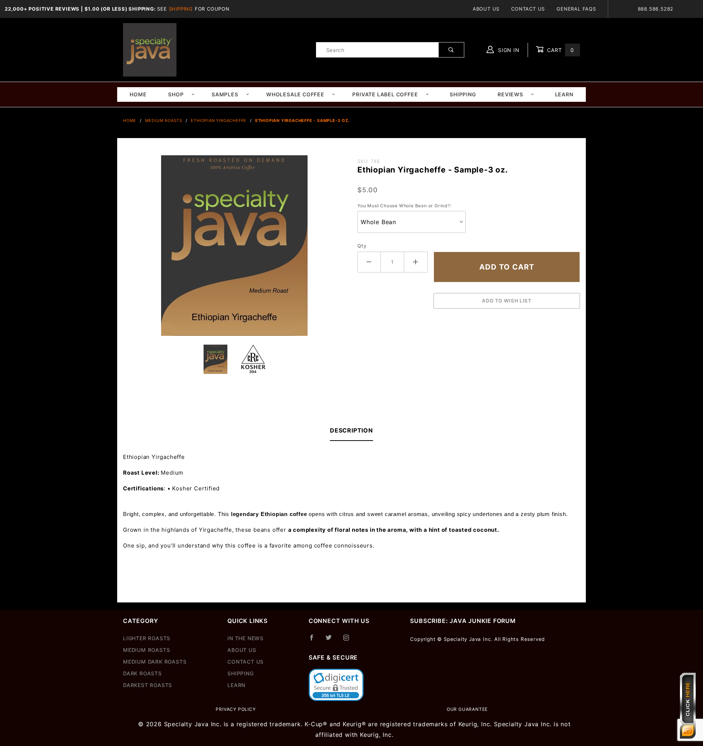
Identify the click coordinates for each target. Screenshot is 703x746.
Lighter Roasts (146, 638)
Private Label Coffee (385, 94)
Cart (559, 50)
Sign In (507, 50)
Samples (225, 94)
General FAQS (576, 9)
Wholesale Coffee (295, 94)
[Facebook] (315, 640)
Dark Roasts (142, 673)
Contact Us (528, 9)
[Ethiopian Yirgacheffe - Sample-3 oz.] (234, 249)
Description (351, 430)
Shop (175, 94)
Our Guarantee (467, 709)
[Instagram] (349, 640)
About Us (486, 9)
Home (138, 94)
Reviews (510, 94)
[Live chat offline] (688, 706)
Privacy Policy (236, 709)
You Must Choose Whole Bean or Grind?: (404, 205)
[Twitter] (332, 640)
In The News (245, 638)
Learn (564, 94)
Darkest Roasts (147, 685)
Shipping (181, 9)
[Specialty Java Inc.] (149, 49)
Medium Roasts (146, 650)
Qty (362, 246)
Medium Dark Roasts (154, 661)
